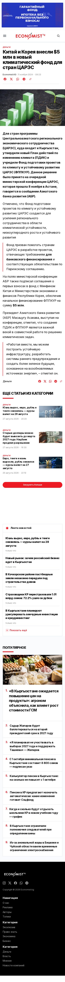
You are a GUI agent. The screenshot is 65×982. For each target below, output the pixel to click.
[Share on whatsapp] (17, 79)
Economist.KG (9, 74)
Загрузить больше (32, 484)
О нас (6, 903)
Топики (7, 916)
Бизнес (7, 941)
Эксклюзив (9, 927)
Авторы (7, 912)
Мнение (7, 960)
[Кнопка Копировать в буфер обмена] (29, 79)
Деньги (7, 47)
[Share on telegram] (23, 79)
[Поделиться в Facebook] (5, 79)
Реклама (7, 907)
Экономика (9, 936)
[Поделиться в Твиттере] (11, 79)
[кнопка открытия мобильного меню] (5, 36)
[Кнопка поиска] (58, 36)
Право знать (10, 931)
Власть (7, 956)
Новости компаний (13, 965)
